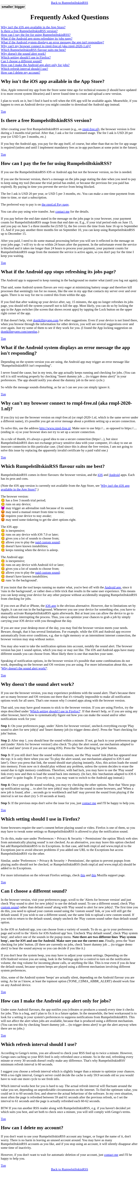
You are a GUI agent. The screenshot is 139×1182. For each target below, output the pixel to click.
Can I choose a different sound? (21, 61)
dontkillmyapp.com (46, 320)
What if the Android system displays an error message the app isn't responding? (52, 42)
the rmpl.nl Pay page (55, 204)
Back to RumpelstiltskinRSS (69, 2)
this (82, 875)
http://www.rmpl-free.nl (55, 428)
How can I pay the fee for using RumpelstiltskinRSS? (36, 35)
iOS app (50, 605)
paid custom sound (47, 542)
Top (3, 111)
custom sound (10, 907)
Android (114, 475)
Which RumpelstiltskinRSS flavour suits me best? (33, 50)
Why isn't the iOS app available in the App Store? (33, 27)
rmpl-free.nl (90, 129)
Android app (113, 587)
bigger (20, 7)
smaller (7, 7)
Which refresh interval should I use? (24, 68)
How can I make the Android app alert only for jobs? (35, 65)
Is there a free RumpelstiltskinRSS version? (29, 31)
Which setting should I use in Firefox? (26, 57)
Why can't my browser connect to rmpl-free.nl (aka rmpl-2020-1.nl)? (46, 46)
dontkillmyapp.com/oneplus (19, 331)
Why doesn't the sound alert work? (23, 53)
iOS (100, 475)
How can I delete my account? (20, 72)
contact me (62, 211)
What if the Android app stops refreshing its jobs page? (36, 38)
